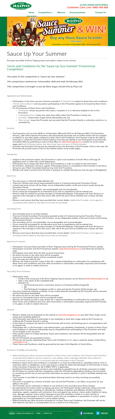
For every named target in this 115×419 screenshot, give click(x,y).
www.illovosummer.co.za (70, 249)
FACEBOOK (88, 413)
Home (31, 12)
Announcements (77, 12)
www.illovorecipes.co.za (96, 279)
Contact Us (100, 12)
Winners (61, 12)
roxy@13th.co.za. (20, 342)
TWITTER (104, 413)
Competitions (45, 12)
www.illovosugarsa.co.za (72, 142)
